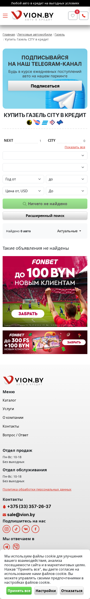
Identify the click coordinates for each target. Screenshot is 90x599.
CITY (51, 140)
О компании (13, 417)
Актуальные (67, 231)
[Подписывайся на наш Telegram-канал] (45, 79)
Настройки (46, 590)
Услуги (8, 408)
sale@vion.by (21, 514)
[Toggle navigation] (5, 15)
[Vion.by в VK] (26, 529)
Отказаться (71, 590)
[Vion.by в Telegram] (6, 547)
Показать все (75, 147)
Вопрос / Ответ (15, 435)
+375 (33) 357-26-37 (28, 506)
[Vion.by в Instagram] (6, 529)
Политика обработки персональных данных (37, 489)
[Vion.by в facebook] (35, 529)
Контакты (11, 426)
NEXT (8, 140)
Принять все (19, 590)
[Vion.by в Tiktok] (16, 529)
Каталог (9, 400)
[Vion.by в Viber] (16, 547)
